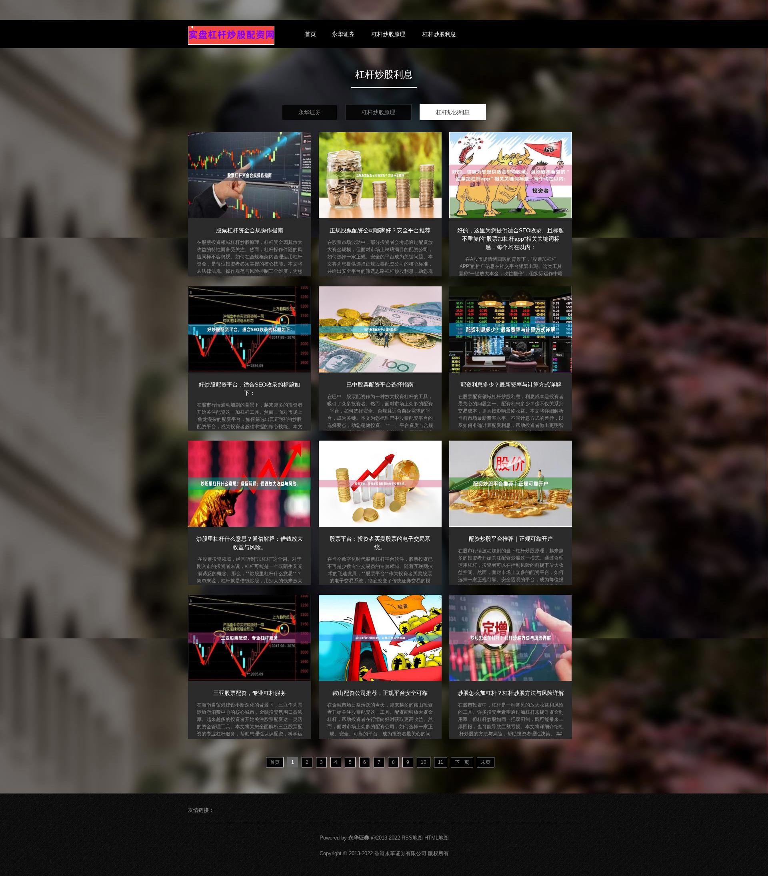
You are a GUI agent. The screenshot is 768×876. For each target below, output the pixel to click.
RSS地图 (412, 838)
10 (423, 762)
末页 (485, 762)
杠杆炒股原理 (388, 34)
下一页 (462, 762)
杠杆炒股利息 (439, 34)
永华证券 (343, 34)
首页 (310, 34)
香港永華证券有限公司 (400, 853)
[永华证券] (231, 35)
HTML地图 (436, 838)
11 (440, 762)
